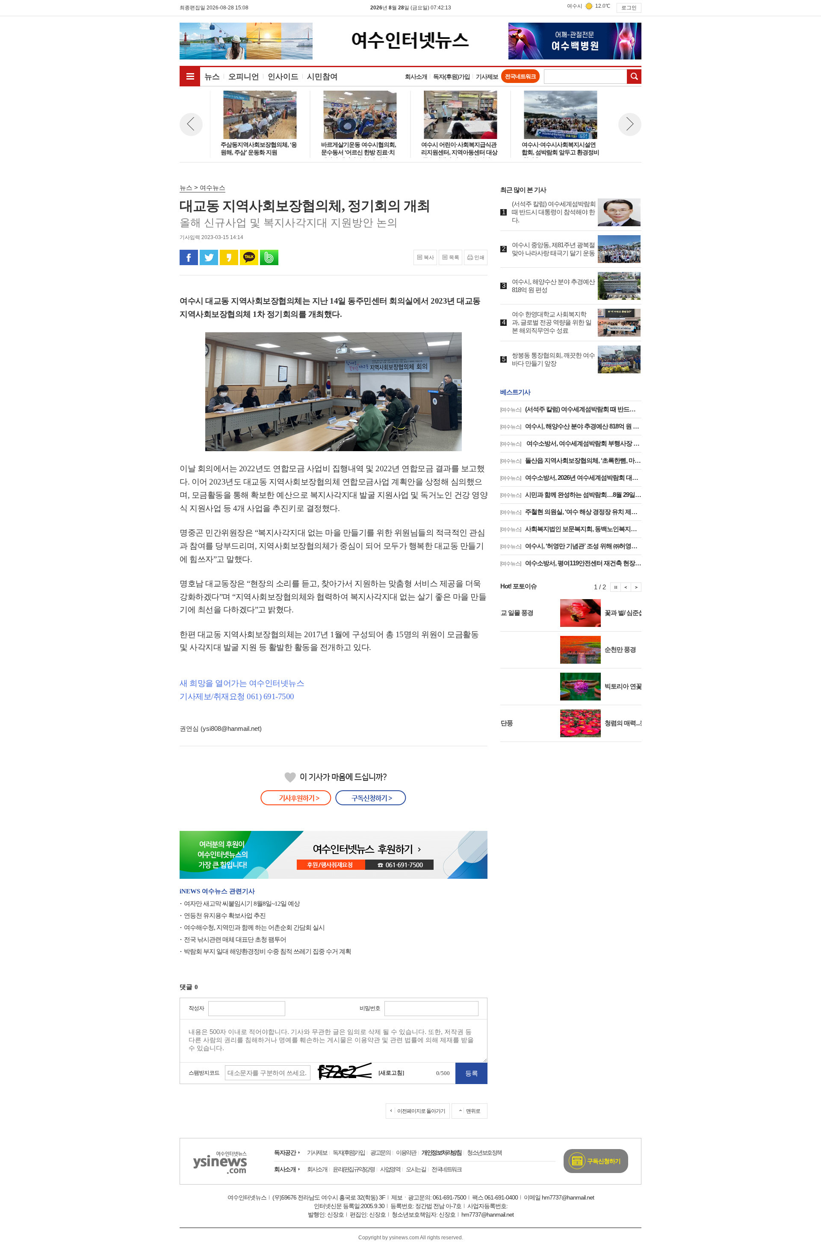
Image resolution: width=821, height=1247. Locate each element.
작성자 (196, 1008)
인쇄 (479, 257)
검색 (634, 76)
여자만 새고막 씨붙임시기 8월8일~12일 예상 (242, 903)
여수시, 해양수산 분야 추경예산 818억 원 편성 (570, 426)
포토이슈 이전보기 (626, 587)
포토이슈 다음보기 (636, 587)
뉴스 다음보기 (629, 124)
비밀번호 (370, 1008)
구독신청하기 (603, 1161)
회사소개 (416, 77)
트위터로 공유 (209, 257)
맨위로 (473, 1111)
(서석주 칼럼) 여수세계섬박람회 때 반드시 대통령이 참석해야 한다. (570, 409)
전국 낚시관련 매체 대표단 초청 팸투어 (235, 939)
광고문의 (380, 1152)
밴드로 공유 (269, 257)
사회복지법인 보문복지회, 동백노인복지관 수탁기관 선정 (570, 528)
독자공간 (284, 1152)
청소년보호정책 (484, 1152)
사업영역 (390, 1169)
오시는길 (415, 1169)
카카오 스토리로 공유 (229, 257)
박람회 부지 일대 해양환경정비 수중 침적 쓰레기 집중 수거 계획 (267, 951)
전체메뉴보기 (190, 76)
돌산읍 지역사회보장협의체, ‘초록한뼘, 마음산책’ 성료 (570, 460)
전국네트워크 (520, 76)
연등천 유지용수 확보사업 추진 (225, 915)
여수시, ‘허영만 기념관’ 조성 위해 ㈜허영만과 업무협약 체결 (570, 546)
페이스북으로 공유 (189, 257)
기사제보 (487, 77)
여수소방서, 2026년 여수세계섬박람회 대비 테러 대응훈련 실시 (570, 477)
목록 (454, 257)
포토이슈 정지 (615, 587)
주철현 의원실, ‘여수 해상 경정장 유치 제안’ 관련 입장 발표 (570, 511)
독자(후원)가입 (451, 77)
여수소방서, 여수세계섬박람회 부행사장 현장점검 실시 (570, 443)
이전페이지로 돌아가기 (421, 1111)
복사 (429, 257)
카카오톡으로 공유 (249, 257)
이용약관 (406, 1152)
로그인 (629, 8)
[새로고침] (391, 1073)
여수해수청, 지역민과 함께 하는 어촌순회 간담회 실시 (254, 927)
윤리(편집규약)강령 (353, 1169)
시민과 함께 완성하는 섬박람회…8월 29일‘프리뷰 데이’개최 (570, 494)
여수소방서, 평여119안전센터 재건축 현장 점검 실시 (570, 563)
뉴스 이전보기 (191, 124)
